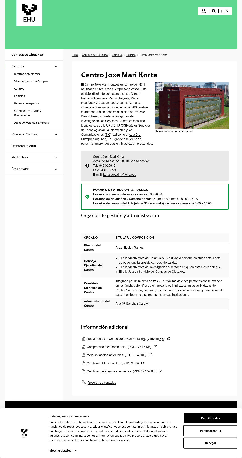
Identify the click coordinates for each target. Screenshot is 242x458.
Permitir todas (210, 418)
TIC (107, 134)
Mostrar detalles (60, 450)
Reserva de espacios (102, 382)
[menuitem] (224, 11)
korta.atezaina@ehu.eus (119, 174)
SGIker (126, 125)
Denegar (210, 443)
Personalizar (208, 430)
